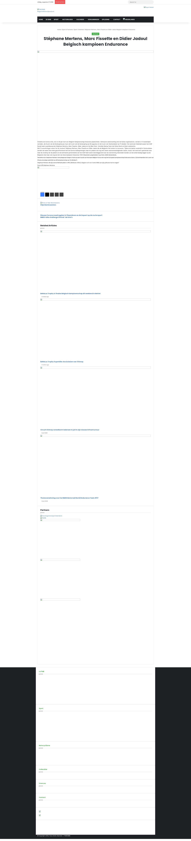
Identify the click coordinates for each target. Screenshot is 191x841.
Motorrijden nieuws (45, 751)
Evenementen (43, 775)
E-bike (41, 737)
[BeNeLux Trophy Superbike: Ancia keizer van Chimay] (95, 329)
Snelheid (81, 29)
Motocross (42, 714)
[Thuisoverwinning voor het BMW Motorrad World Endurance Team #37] (95, 466)
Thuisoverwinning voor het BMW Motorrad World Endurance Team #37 (69, 498)
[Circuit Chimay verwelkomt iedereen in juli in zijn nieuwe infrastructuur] (95, 398)
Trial (40, 734)
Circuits (41, 690)
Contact (116, 19)
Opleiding (105, 19)
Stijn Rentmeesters (48, 205)
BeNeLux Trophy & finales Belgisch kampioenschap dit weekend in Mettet (70, 293)
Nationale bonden (44, 693)
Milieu (41, 761)
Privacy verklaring (44, 700)
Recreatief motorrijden (46, 754)
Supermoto (42, 721)
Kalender (80, 19)
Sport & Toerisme (67, 29)
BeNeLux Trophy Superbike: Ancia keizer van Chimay (61, 362)
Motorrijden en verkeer (46, 758)
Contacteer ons (44, 803)
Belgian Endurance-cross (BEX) (48, 730)
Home (41, 19)
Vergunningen (93, 19)
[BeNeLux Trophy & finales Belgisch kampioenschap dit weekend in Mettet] (95, 261)
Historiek (41, 680)
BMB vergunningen (45, 789)
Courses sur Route (45, 717)
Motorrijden (67, 19)
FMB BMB (67, 836)
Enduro (41, 727)
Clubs (40, 687)
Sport (56, 19)
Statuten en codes (44, 684)
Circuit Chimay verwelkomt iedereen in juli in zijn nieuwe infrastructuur (69, 430)
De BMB (48, 19)
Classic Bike (42, 724)
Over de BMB (43, 677)
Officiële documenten (45, 697)
